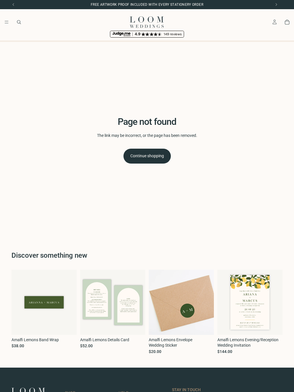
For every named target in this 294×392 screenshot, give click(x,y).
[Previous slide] (223, 302)
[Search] (19, 22)
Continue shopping (147, 156)
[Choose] (68, 326)
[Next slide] (276, 302)
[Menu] (6, 22)
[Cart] (287, 22)
